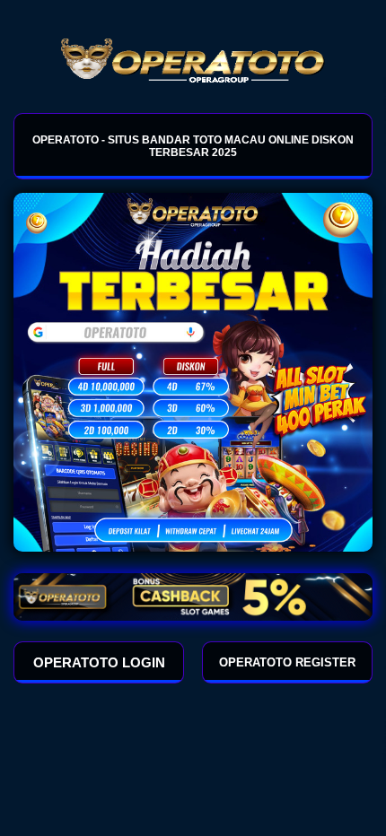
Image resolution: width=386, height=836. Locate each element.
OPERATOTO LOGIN (99, 662)
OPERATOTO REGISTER (287, 662)
